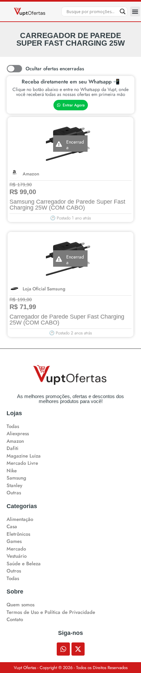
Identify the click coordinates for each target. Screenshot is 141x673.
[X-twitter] (78, 649)
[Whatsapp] (63, 649)
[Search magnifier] (122, 11)
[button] (135, 11)
